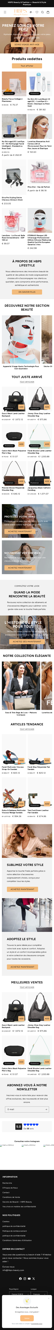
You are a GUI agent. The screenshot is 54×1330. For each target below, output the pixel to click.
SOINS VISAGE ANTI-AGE (27, 44)
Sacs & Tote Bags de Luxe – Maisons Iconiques (21, 714)
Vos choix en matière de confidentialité (19, 1207)
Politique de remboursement (15, 1231)
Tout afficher (27, 66)
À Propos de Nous (10, 1188)
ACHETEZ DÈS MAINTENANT (27, 641)
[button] (5, 12)
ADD (21, 760)
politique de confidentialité (14, 1226)
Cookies (6, 1221)
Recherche (7, 1183)
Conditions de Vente (11, 1197)
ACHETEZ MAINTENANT (20, 531)
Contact (6, 1192)
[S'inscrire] (46, 1109)
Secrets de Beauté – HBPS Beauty (17, 1202)
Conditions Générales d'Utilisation (17, 1240)
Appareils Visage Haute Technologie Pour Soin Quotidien (21, 367)
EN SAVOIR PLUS (27, 292)
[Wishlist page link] (37, 12)
